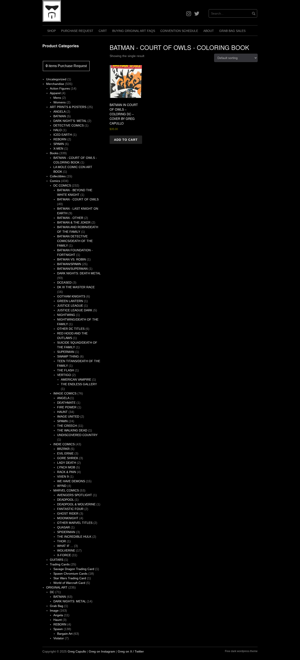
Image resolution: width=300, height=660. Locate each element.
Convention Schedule (179, 31)
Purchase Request (77, 31)
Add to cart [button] (126, 139)
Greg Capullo (77, 651)
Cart (103, 31)
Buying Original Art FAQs (133, 31)
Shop (51, 31)
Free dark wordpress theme (241, 651)
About (208, 31)
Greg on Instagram (102, 651)
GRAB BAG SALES (232, 31)
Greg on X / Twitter (131, 651)
